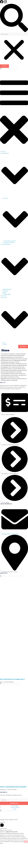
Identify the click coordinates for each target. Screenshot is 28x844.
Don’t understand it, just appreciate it (12, 679)
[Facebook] (1, 1)
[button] (14, 18)
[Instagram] (5, 1)
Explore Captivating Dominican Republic (13, 787)
